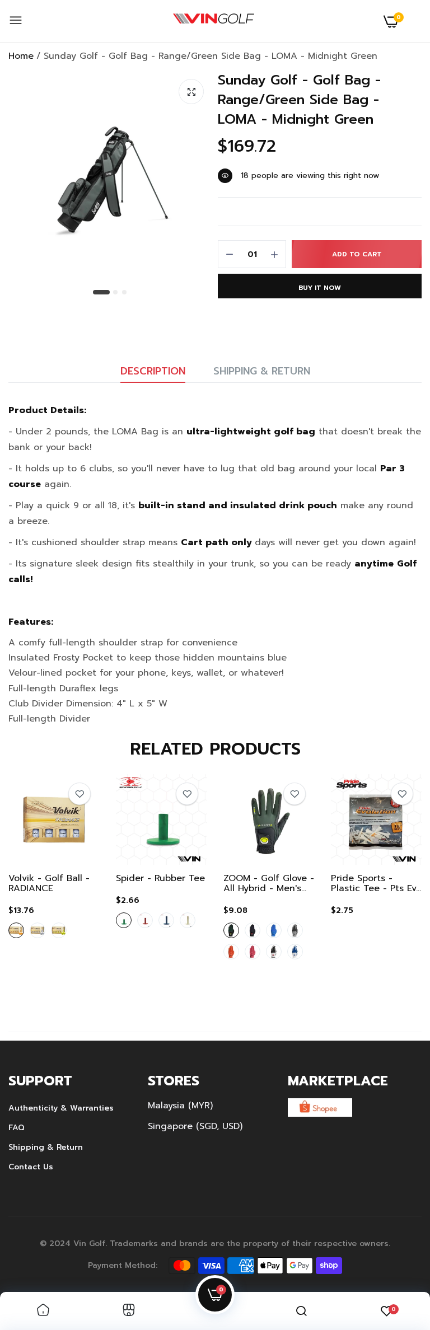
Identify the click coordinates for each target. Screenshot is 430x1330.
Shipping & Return (261, 371)
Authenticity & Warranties (61, 1108)
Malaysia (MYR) (180, 1105)
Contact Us (30, 1167)
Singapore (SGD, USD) (195, 1126)
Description (152, 371)
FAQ (16, 1128)
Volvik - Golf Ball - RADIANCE (49, 883)
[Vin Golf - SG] (213, 21)
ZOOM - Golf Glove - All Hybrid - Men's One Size (268, 883)
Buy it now (319, 288)
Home (21, 56)
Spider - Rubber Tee (160, 878)
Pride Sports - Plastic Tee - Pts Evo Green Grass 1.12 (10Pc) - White (376, 883)
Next (394, 886)
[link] (79, 794)
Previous (36, 886)
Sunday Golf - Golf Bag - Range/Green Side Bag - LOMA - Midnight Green (299, 100)
